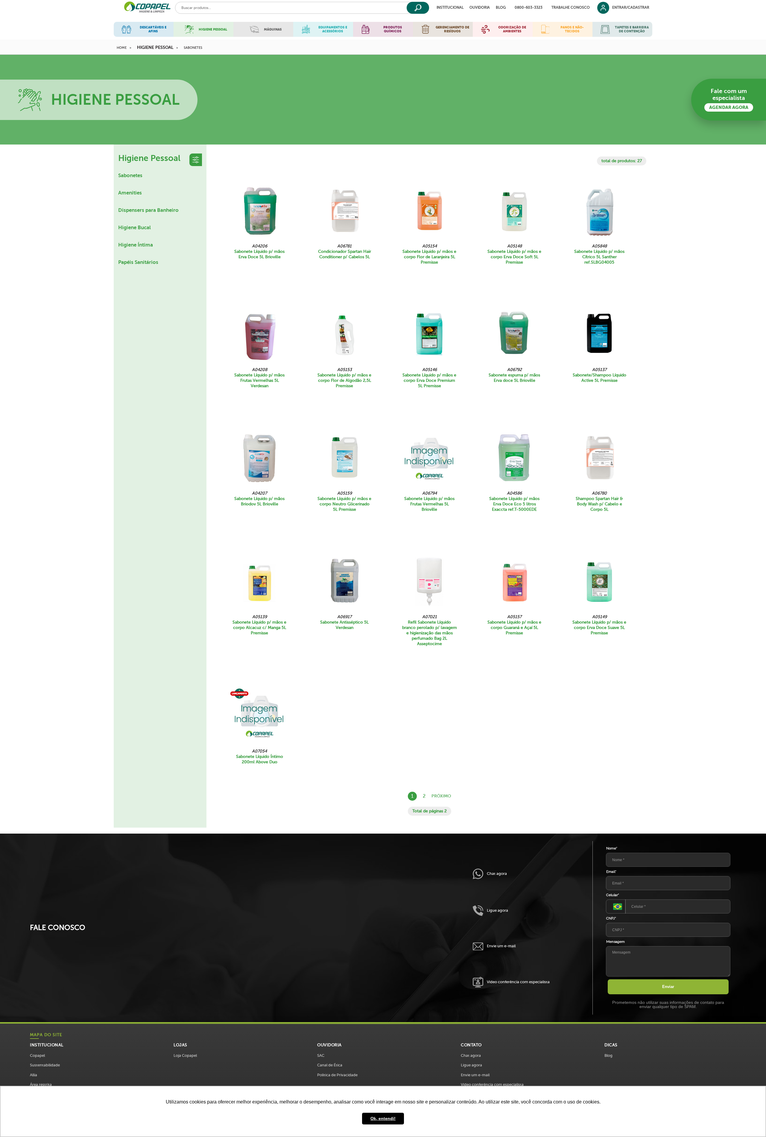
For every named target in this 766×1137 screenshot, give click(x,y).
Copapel (37, 1055)
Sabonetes (193, 48)
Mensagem (615, 942)
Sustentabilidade (45, 1065)
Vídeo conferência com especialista (518, 982)
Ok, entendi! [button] (383, 1118)
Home (122, 48)
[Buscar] (418, 8)
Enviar (668, 986)
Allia (33, 1075)
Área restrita (41, 1084)
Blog (501, 8)
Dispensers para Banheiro (148, 210)
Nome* (611, 848)
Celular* (612, 895)
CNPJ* (611, 918)
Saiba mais (259, 275)
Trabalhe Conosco (570, 8)
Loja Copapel (185, 1055)
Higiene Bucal (134, 227)
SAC (320, 1055)
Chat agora (497, 873)
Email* (611, 872)
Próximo (441, 796)
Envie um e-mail (501, 946)
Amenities (130, 193)
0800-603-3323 (528, 8)
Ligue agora (497, 910)
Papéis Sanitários (138, 262)
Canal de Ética (329, 1065)
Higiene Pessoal (155, 47)
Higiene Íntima (135, 245)
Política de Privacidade (337, 1075)
